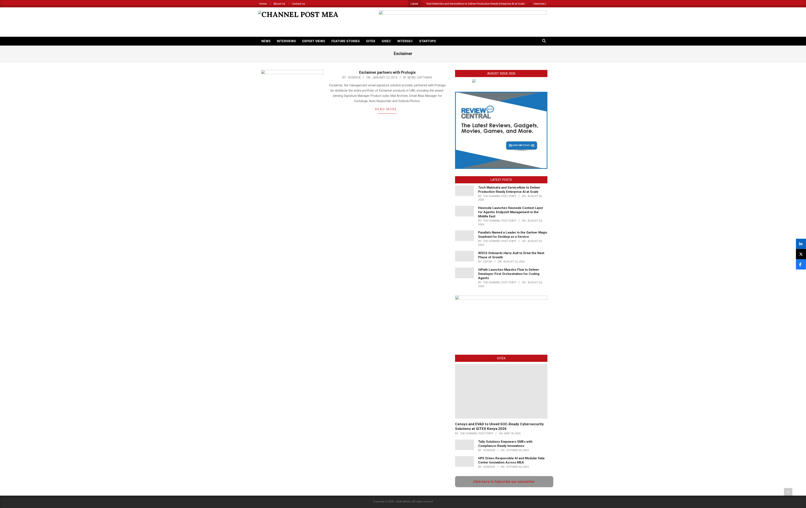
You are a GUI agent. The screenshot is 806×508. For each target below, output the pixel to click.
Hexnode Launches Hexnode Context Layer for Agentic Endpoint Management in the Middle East (510, 212)
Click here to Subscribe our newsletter (504, 482)
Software (424, 77)
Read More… (387, 109)
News (412, 77)
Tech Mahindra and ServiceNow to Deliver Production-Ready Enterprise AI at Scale (475, 3)
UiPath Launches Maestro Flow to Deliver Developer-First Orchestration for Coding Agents (508, 274)
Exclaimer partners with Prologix (387, 72)
